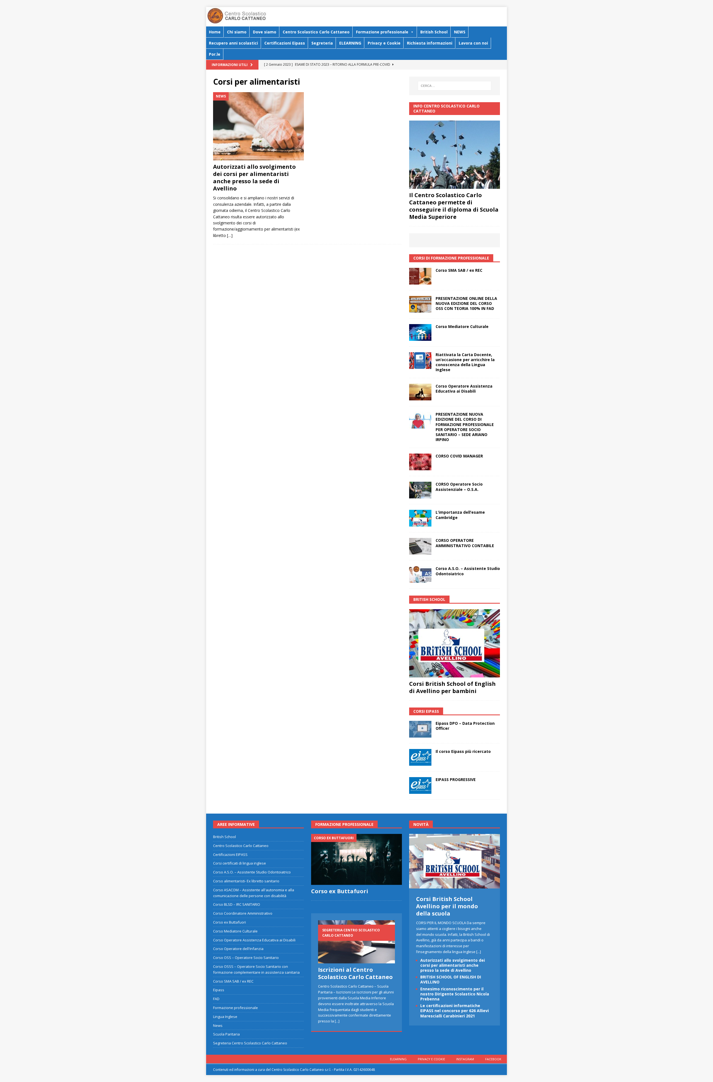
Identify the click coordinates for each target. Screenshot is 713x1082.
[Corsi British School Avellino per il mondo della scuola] (454, 885)
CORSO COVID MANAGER (459, 456)
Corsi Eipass (426, 711)
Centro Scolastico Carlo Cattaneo (316, 32)
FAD (216, 998)
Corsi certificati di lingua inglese (239, 863)
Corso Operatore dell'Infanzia (238, 948)
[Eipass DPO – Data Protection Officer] (420, 729)
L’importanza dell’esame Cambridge (460, 515)
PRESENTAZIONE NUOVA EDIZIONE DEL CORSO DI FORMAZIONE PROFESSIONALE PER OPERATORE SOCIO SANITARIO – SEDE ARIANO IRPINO (465, 427)
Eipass (218, 989)
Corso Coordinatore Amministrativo (242, 913)
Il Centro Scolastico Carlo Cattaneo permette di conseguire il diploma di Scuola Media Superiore (454, 206)
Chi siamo (236, 32)
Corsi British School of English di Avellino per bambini (452, 687)
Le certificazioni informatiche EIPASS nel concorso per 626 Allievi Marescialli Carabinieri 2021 (454, 1010)
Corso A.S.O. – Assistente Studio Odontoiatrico (468, 571)
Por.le (214, 54)
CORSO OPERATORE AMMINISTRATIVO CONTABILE (465, 543)
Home (215, 32)
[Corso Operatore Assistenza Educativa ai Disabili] (420, 392)
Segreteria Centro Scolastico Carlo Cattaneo (250, 1043)
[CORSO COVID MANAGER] (420, 462)
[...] (337, 1021)
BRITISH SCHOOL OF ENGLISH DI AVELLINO (450, 979)
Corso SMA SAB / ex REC (459, 270)
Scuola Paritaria (226, 1034)
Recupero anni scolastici (233, 43)
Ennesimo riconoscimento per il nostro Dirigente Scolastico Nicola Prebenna (454, 994)
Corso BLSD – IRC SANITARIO (236, 904)
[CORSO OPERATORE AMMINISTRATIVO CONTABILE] (420, 546)
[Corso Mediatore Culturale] (420, 332)
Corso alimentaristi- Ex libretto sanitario (246, 880)
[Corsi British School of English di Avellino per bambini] (454, 643)
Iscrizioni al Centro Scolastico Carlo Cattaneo (355, 973)
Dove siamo (264, 32)
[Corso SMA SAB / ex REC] (420, 276)
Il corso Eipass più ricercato (463, 751)
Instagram (465, 1059)
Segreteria (322, 43)
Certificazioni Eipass (284, 43)
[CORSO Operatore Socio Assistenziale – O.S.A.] (420, 490)
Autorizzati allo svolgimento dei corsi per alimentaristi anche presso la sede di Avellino (254, 177)
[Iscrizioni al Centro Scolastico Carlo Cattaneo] (356, 941)
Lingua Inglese (225, 1016)
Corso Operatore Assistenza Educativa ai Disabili (464, 388)
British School (434, 32)
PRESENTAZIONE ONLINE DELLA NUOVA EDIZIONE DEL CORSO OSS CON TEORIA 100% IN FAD (466, 303)
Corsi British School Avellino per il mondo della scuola (447, 906)
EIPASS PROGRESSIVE (456, 779)
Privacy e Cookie (384, 43)
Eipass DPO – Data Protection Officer (465, 726)
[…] (230, 235)
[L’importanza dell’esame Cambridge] (420, 518)
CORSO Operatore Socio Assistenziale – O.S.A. (459, 486)
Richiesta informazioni (429, 43)
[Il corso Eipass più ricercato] (420, 757)
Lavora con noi (473, 43)
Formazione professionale (382, 32)
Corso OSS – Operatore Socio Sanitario (246, 957)
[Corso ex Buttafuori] (356, 859)
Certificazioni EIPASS (230, 854)
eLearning (398, 1059)
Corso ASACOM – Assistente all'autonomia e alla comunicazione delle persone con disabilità (253, 892)
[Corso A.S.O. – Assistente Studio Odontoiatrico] (420, 574)
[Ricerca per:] (454, 85)
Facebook (493, 1059)
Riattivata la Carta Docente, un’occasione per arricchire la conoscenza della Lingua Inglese (465, 362)
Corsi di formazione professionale (451, 258)
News (218, 1025)
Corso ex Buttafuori (229, 922)
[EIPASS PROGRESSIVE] (420, 785)
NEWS (459, 32)
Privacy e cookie (431, 1059)
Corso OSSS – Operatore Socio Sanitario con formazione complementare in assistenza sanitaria (256, 969)
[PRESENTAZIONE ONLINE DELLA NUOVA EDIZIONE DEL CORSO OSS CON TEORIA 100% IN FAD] (420, 304)
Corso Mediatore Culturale (462, 326)
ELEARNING (350, 43)
